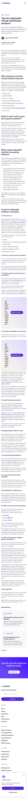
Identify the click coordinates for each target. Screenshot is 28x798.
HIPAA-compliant (12, 462)
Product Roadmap (6, 738)
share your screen (6, 510)
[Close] (24, 775)
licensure (15, 394)
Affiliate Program (5, 743)
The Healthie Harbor (6, 732)
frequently (10, 555)
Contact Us (4, 721)
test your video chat (8, 268)
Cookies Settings (13, 792)
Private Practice (5, 751)
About (3, 708)
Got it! (12, 788)
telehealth (24, 53)
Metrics (10, 518)
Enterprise (4, 759)
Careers (3, 711)
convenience (14, 158)
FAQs (2, 716)
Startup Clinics (5, 756)
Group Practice (5, 754)
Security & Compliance (7, 735)
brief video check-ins (9, 548)
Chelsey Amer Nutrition (19, 222)
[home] (5, 3)
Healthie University (6, 770)
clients (3, 90)
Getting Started (5, 768)
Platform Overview (6, 730)
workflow (15, 136)
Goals (10, 520)
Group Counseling (6, 417)
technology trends (19, 108)
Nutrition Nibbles (5, 384)
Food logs (6, 515)
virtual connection (13, 542)
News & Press (4, 713)
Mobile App (4, 740)
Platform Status (5, 719)
